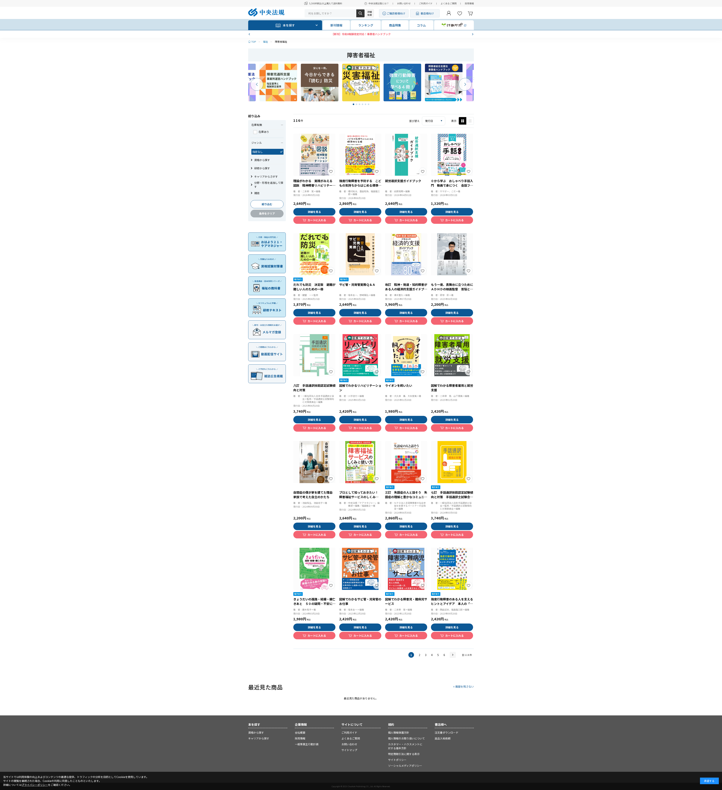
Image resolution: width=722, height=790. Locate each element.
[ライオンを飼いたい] (406, 355)
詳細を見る (314, 212)
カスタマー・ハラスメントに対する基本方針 (405, 746)
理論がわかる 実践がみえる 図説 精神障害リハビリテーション (314, 185)
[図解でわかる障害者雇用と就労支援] (452, 355)
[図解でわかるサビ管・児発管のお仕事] (360, 569)
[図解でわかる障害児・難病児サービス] (406, 569)
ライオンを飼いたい (398, 385)
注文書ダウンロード (446, 732)
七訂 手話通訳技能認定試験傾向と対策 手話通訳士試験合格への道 (452, 497)
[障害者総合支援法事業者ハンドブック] (444, 82)
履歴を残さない (464, 686)
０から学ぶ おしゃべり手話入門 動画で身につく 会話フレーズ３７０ (452, 185)
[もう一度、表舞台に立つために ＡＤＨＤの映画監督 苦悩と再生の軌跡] (452, 254)
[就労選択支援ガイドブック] (406, 155)
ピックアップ (470, 121)
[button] (249, 34)
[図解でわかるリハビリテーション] (360, 355)
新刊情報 (336, 25)
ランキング (365, 25)
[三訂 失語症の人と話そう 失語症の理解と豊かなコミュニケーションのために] (406, 462)
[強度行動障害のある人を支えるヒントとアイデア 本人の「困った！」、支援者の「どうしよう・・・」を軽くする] (452, 569)
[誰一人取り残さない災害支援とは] (361, 82)
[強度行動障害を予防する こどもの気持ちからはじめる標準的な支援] (360, 155)
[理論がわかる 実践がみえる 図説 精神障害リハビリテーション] (314, 155)
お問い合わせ (404, 3)
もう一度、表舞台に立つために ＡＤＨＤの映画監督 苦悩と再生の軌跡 (453, 289)
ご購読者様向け (396, 13)
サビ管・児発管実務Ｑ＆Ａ (357, 284)
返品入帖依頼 (442, 738)
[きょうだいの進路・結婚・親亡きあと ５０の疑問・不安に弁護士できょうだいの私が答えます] (314, 569)
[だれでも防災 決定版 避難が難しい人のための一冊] (314, 254)
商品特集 (395, 25)
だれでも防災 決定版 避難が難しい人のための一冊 (314, 286)
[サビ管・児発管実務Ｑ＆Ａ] (360, 254)
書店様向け (427, 13)
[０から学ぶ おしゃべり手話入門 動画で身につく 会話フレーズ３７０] (452, 155)
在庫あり (264, 132)
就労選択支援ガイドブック (403, 181)
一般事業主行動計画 (307, 744)
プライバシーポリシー (35, 785)
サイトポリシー (397, 760)
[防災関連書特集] (319, 82)
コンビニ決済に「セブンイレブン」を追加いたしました (361, 34)
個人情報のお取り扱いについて (406, 738)
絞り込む (267, 204)
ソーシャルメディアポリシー (405, 765)
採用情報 (469, 3)
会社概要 (300, 732)
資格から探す (256, 732)
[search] (360, 13)
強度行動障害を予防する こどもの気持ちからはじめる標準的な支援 (360, 185)
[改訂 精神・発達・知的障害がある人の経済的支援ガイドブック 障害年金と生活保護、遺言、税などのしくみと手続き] (406, 254)
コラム (421, 25)
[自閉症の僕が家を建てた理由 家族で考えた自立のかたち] (314, 462)
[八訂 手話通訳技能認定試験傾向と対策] (314, 355)
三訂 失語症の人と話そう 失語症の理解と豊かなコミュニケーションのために (406, 497)
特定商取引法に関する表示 (404, 754)
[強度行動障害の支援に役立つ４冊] (402, 82)
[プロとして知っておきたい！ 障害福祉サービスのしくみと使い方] (360, 462)
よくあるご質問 (449, 3)
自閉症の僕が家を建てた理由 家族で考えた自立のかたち (314, 494)
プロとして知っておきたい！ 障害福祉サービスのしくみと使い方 (360, 497)
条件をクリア (267, 213)
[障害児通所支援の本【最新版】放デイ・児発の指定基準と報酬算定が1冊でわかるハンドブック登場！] (278, 82)
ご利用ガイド (425, 3)
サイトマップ (349, 750)
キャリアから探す (258, 738)
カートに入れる (317, 220)
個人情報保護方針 (398, 732)
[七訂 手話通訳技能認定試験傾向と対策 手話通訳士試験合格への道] (452, 462)
